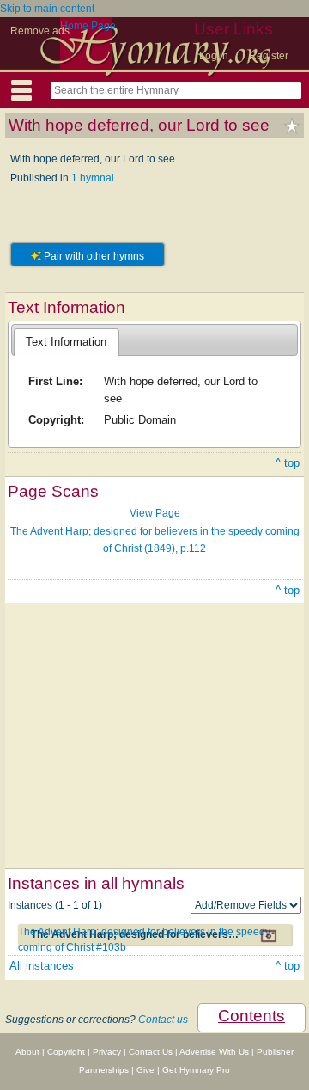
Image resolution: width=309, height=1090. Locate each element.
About (27, 1051)
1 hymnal (92, 178)
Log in (213, 56)
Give (145, 1070)
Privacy (107, 1051)
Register (268, 56)
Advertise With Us (214, 1051)
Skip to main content (47, 9)
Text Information (66, 341)
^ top (288, 462)
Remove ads (40, 31)
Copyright (66, 1051)
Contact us (163, 1019)
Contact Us (151, 1051)
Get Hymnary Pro (196, 1070)
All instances (41, 965)
